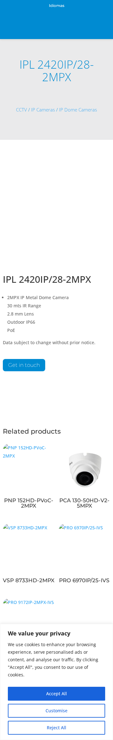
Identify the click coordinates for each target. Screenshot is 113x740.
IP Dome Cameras (78, 109)
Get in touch (24, 365)
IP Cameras (43, 109)
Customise (56, 711)
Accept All (56, 694)
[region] (56, 682)
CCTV (21, 109)
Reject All (56, 728)
